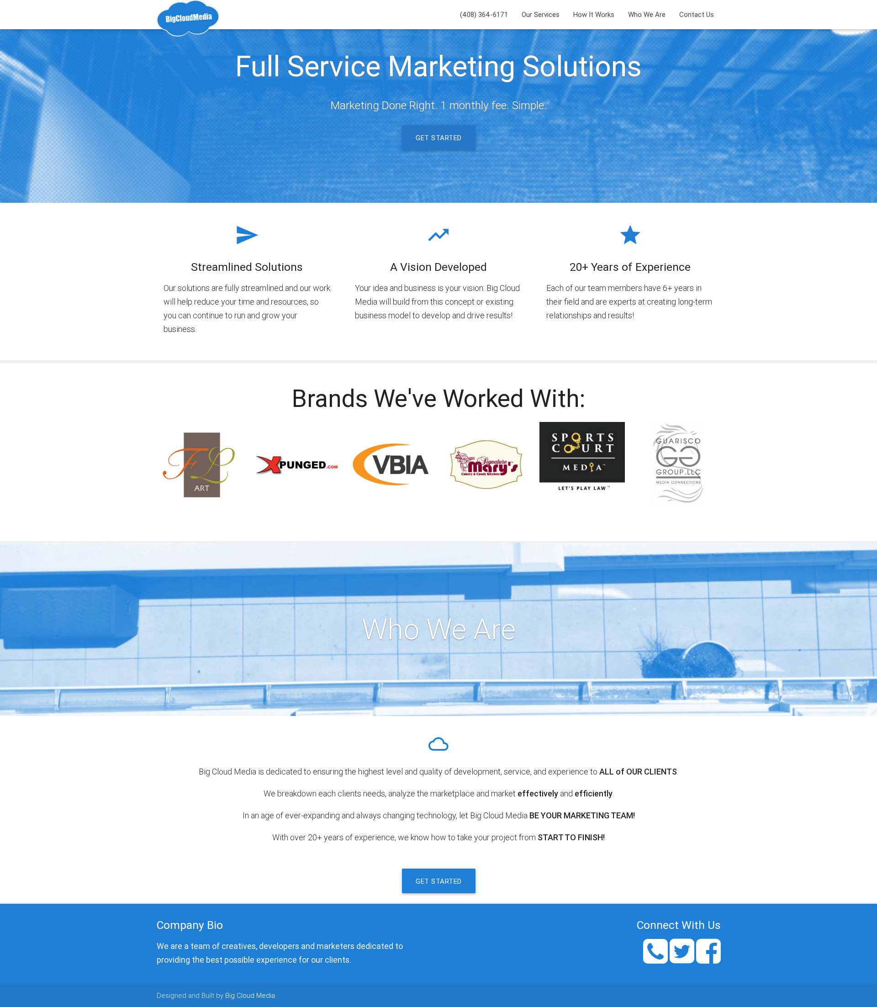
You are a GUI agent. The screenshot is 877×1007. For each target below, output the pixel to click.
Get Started (439, 137)
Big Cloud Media (250, 995)
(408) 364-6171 (484, 14)
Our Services (541, 14)
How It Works (593, 14)
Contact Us (696, 14)
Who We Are (647, 14)
